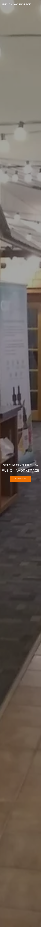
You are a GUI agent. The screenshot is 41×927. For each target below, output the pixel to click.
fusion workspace (16, 4)
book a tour (20, 479)
